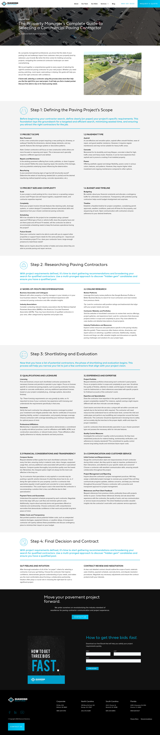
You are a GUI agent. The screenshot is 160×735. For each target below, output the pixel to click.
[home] (11, 4)
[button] (108, 4)
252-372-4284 (86, 711)
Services (103, 4)
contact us (80, 617)
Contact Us (16, 727)
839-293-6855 (110, 711)
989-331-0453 (128, 4)
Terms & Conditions (146, 719)
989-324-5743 (61, 711)
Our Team (84, 4)
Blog (113, 4)
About (76, 4)
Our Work (94, 4)
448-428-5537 (135, 711)
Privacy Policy (134, 719)
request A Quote (149, 4)
